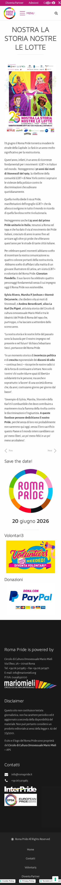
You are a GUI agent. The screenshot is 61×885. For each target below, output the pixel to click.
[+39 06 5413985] (7, 781)
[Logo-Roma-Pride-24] (9, 13)
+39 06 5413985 (19, 780)
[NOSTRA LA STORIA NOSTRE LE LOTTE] (30, 65)
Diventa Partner (31, 876)
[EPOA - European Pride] (30, 800)
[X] (59, 2)
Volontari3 (30, 867)
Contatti (30, 858)
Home (30, 849)
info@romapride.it (21, 774)
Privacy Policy (28, 881)
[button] (27, 13)
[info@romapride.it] (7, 774)
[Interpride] (30, 789)
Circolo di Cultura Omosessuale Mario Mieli (32, 745)
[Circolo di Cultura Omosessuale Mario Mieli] (30, 684)
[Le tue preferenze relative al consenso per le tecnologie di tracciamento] (55, 879)
